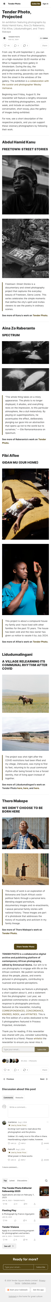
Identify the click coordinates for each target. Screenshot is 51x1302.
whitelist (38, 1038)
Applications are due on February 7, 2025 (18, 1196)
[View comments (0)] (15, 1220)
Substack (12, 1296)
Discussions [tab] (22, 1180)
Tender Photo (14, 37)
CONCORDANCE (34, 1010)
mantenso (12, 1122)
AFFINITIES (31, 1014)
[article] (25, 1196)
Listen (45, 38)
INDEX (16, 1014)
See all (7, 1246)
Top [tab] (5, 1180)
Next (42, 1079)
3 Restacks (33, 1061)
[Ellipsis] (48, 1122)
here (19, 788)
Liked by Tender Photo (18, 1125)
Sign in (45, 4)
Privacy (42, 1280)
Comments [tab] (8, 1097)
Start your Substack (19, 1289)
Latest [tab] (12, 1180)
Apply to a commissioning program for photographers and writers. (18, 1231)
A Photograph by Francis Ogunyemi (18, 1214)
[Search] (46, 1180)
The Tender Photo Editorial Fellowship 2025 (17, 1190)
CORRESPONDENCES (13, 1010)
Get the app (38, 1289)
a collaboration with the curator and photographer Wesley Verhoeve (25, 84)
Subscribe (36, 4)
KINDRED (7, 1014)
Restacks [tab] (19, 1097)
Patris (10, 1149)
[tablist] (13, 1097)
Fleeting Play (9, 1210)
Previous (10, 1079)
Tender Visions (10, 1227)
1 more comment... (10, 1167)
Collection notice (29, 1283)
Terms (17, 1283)
